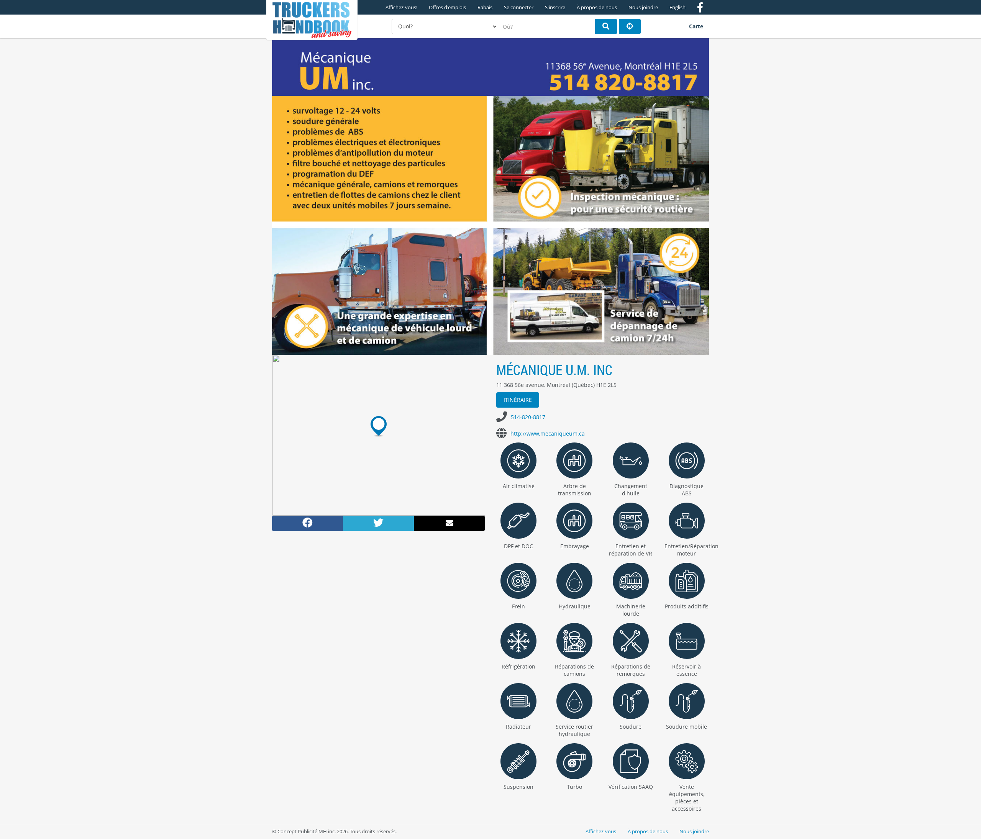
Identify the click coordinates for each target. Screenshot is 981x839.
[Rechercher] (606, 26)
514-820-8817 (528, 417)
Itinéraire (518, 399)
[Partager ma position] (630, 26)
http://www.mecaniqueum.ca (547, 433)
